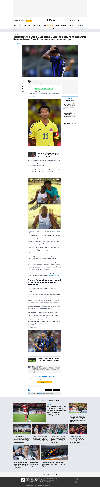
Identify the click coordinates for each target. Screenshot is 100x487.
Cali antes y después (53, 28)
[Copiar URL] (23, 92)
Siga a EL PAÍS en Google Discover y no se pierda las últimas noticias (28, 43)
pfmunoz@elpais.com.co (45, 485)
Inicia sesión (16, 20)
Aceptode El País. (40, 379)
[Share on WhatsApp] (23, 86)
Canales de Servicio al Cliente (38, 479)
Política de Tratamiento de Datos (40, 379)
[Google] (48, 390)
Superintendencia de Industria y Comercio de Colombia (36, 482)
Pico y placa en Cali (65, 28)
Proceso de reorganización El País (32, 484)
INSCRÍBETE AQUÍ (44, 382)
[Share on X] (23, 83)
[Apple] (56, 390)
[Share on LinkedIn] (23, 89)
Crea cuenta (22, 20)
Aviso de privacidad (43, 480)
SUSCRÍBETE (28, 20)
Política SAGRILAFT (29, 481)
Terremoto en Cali (41, 28)
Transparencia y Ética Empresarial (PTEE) (42, 481)
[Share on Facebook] (23, 81)
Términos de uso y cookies (52, 480)
